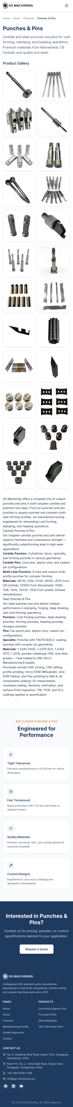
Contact (7, 1038)
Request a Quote (36, 949)
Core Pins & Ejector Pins (52, 1008)
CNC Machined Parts (51, 1026)
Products (8, 1020)
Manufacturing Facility (16, 1026)
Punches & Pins (47, 1014)
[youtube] (21, 1086)
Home (6, 1008)
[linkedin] (13, 1086)
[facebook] (6, 1086)
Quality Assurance (13, 1032)
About (6, 1014)
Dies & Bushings (48, 1020)
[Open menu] (66, 5)
